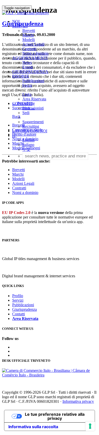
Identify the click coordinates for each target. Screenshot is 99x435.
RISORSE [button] (20, 76)
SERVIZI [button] (20, 26)
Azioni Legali (33, 44)
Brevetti (28, 30)
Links (26, 94)
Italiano (28, 144)
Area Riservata (34, 99)
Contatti (18, 314)
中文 (26, 149)
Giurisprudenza (24, 309)
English (28, 140)
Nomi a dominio (35, 53)
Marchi (28, 35)
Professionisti (33, 108)
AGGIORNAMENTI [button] (29, 58)
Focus (27, 85)
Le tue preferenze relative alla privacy (55, 416)
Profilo (17, 296)
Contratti (29, 49)
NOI (16, 21)
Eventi (27, 67)
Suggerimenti (33, 122)
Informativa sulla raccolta (33, 426)
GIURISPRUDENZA (30, 71)
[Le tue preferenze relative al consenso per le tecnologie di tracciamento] (90, 426)
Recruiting (30, 126)
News (27, 62)
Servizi (17, 300)
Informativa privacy (78, 401)
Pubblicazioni (33, 81)
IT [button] (14, 135)
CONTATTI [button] (22, 103)
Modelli (28, 40)
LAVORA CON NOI (29, 131)
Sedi (25, 113)
